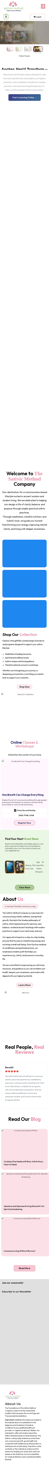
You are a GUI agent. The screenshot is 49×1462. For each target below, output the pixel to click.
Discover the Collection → (24, 96)
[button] (35, 6)
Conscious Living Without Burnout (19, 1251)
